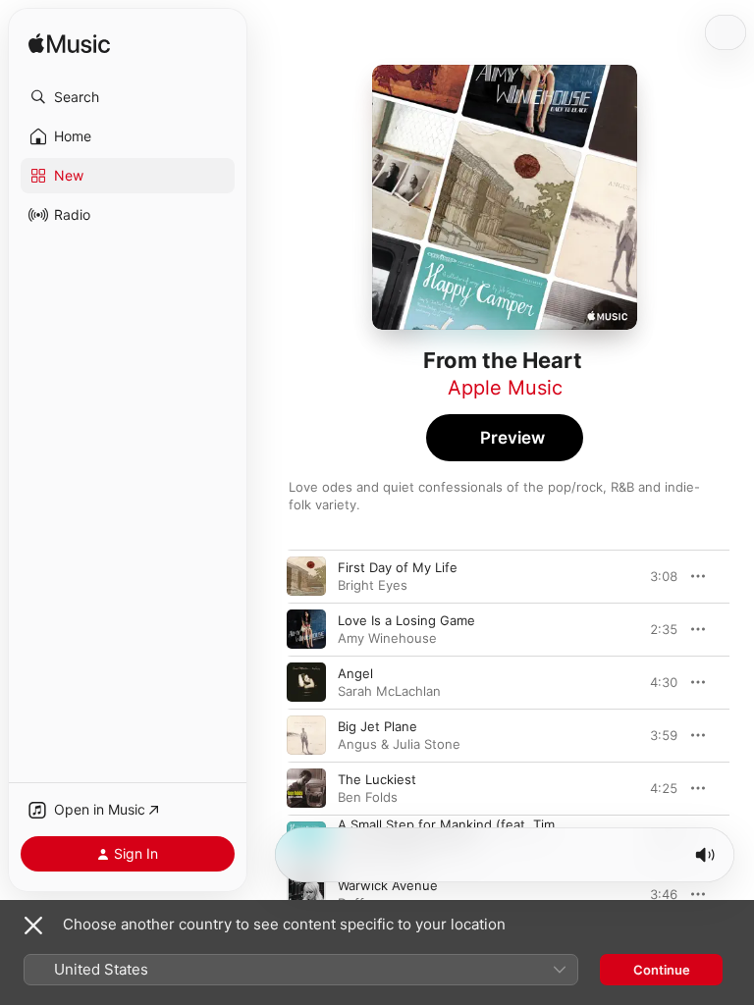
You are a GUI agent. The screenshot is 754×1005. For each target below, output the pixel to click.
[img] (69, 44)
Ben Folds (368, 797)
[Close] (33, 925)
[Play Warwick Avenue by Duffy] (306, 894)
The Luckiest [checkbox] (377, 779)
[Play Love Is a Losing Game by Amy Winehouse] (306, 629)
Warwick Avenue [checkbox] (388, 885)
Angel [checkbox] (355, 673)
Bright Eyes (372, 585)
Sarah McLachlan (389, 691)
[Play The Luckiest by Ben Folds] (306, 788)
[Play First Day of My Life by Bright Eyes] (306, 576)
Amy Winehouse (387, 638)
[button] (128, 97)
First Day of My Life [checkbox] (398, 567)
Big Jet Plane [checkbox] (377, 726)
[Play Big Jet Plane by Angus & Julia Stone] (306, 735)
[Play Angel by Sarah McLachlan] (306, 682)
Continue (661, 970)
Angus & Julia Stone (399, 744)
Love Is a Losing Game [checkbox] (406, 620)
